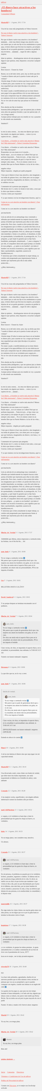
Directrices (20, 1072)
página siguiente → (8, 1059)
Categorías (10, 1072)
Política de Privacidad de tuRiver (12, 1080)
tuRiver (3, 2)
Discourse (12, 1086)
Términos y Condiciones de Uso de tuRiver (16, 1076)
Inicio (3, 1072)
